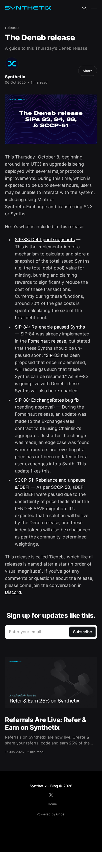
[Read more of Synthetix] (12, 64)
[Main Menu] (94, 8)
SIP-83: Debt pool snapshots (45, 239)
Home (52, 804)
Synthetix (15, 76)
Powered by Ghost (51, 814)
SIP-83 (53, 355)
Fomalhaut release (47, 341)
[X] (51, 795)
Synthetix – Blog (44, 786)
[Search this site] (84, 8)
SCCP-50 (60, 487)
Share (88, 71)
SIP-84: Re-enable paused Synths (50, 327)
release (11, 27)
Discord (13, 592)
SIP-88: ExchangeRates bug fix (47, 400)
